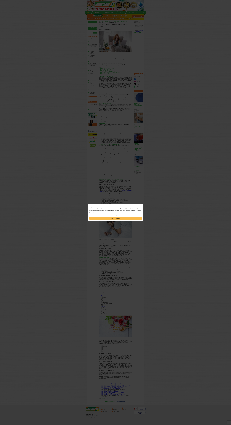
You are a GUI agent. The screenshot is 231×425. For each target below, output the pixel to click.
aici (95, 212)
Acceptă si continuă (115, 218)
